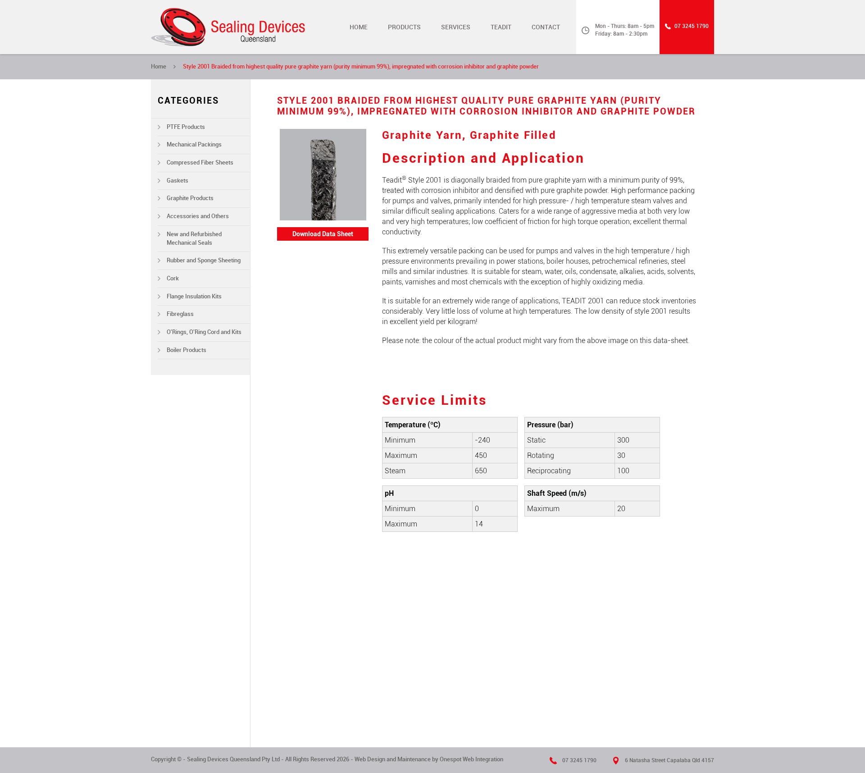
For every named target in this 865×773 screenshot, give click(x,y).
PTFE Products (186, 126)
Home (359, 27)
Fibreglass (180, 314)
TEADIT (501, 27)
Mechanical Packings (194, 144)
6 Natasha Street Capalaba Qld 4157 (669, 760)
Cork (173, 278)
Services (455, 27)
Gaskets (177, 180)
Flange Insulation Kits (194, 296)
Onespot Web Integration (471, 759)
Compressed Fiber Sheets (200, 162)
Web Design (370, 759)
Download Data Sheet (322, 234)
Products (404, 27)
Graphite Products (190, 198)
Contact (546, 27)
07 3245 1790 (691, 26)
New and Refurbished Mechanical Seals (194, 238)
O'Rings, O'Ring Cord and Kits (204, 332)
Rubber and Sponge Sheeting (204, 260)
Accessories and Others (198, 216)
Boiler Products (186, 350)
